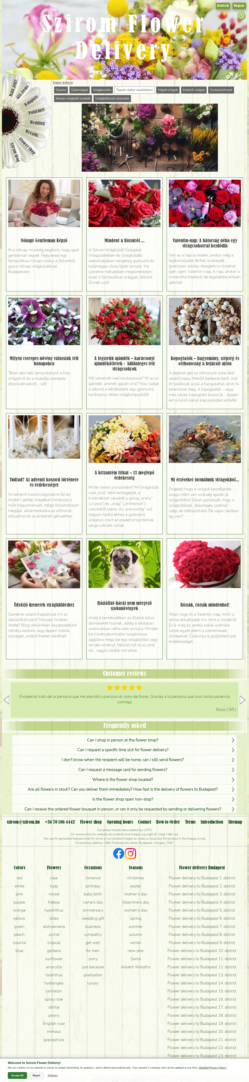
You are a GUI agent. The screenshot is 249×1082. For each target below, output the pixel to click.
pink (19, 894)
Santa (136, 958)
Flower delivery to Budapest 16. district (201, 999)
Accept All (17, 1075)
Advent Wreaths (136, 967)
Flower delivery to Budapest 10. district (201, 950)
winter (135, 942)
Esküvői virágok (194, 90)
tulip (54, 886)
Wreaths (32, 133)
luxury (92, 983)
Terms (190, 822)
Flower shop (27, 146)
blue (19, 950)
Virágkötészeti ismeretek (112, 98)
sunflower (54, 958)
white (19, 886)
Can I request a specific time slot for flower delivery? (122, 749)
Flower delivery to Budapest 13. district (201, 975)
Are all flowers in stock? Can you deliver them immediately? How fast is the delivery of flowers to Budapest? (123, 789)
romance (93, 878)
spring (135, 918)
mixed (54, 894)
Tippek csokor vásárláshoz (134, 90)
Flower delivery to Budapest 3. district (202, 894)
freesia (54, 902)
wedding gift (93, 918)
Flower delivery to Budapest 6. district (202, 918)
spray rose (54, 999)
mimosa (54, 1031)
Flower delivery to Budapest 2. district (202, 886)
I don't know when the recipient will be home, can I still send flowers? (123, 759)
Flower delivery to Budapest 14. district (201, 983)
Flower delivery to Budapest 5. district (202, 910)
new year (136, 950)
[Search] (241, 74)
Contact (144, 822)
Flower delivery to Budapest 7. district (202, 926)
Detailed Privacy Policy (212, 1067)
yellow (19, 918)
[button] (242, 700)
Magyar (239, 5)
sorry (93, 958)
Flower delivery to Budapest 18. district (201, 1015)
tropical (53, 942)
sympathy (93, 934)
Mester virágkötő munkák (73, 98)
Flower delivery (63, 83)
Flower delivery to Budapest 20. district (201, 1031)
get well (93, 942)
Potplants (36, 111)
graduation (93, 975)
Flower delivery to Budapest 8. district (202, 934)
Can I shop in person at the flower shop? (122, 740)
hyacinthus (53, 910)
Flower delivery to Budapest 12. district (201, 967)
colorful (19, 942)
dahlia (53, 1007)
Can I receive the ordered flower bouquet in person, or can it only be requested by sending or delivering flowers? (123, 809)
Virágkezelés (102, 90)
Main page (13, 88)
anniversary (93, 910)
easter (135, 886)
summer (136, 926)
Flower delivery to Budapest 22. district (201, 1047)
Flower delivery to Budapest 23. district (201, 1055)
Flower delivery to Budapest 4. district (202, 902)
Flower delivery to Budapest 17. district (201, 1007)
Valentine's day (135, 902)
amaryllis (54, 967)
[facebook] (119, 854)
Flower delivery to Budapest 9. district (202, 942)
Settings (53, 1075)
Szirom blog (14, 152)
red (19, 878)
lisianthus (54, 975)
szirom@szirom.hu (23, 822)
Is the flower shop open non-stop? (122, 799)
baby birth (93, 894)
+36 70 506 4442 (60, 822)
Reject (36, 1075)
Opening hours (120, 822)
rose (54, 878)
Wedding (37, 123)
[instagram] (130, 854)
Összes (61, 90)
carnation (54, 991)
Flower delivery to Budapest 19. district (201, 1023)
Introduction (212, 822)
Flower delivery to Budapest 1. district (202, 878)
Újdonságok (79, 90)
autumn (135, 934)
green (19, 926)
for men (93, 950)
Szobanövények (221, 90)
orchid (54, 934)
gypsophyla (54, 1039)
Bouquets (31, 100)
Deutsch (223, 5)
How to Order (168, 822)
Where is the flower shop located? (122, 779)
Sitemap (235, 822)
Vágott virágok (168, 90)
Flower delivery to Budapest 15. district (201, 991)
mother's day (135, 894)
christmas (135, 878)
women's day (135, 910)
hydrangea (53, 983)
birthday (93, 886)
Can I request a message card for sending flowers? (122, 769)
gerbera (54, 950)
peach (19, 934)
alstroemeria (54, 926)
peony (53, 1015)
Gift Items (23, 92)
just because (93, 967)
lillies (54, 918)
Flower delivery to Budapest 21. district (201, 1039)
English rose (54, 1023)
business (93, 926)
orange (19, 910)
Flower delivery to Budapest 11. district (201, 958)
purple (19, 902)
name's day (93, 902)
